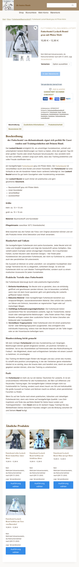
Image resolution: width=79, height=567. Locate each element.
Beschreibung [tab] (14, 125)
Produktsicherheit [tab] (55, 125)
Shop (21, 12)
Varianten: (45, 64)
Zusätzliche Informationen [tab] (34, 125)
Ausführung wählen (16, 484)
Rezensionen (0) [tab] (15, 129)
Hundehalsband (54, 114)
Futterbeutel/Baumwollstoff (58, 28)
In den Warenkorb (50, 74)
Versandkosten (46, 59)
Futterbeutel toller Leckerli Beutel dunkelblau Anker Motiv (15, 455)
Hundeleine (44, 116)
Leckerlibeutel (45, 118)
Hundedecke (44, 114)
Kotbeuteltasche (60, 116)
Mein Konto (43, 12)
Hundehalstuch (63, 114)
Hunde (64, 112)
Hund (59, 112)
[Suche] (73, 5)
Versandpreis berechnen (51, 84)
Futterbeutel (53, 112)
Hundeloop (51, 116)
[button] (35, 28)
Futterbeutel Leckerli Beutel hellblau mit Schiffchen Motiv (37, 455)
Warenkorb (55, 12)
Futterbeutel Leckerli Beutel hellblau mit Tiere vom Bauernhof (15, 521)
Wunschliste (31, 12)
